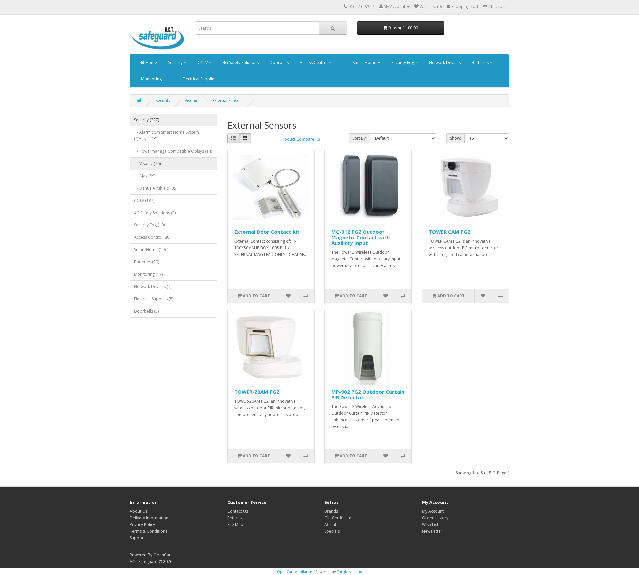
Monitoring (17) (148, 274)
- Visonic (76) (147, 163)
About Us (138, 511)
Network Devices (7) (152, 286)
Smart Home (364, 62)
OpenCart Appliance (294, 571)
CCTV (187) (144, 200)
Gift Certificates (338, 518)
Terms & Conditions (148, 531)
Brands (331, 511)
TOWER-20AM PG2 (256, 391)
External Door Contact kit (267, 231)
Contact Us (237, 511)
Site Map (235, 524)
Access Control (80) (152, 237)
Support (137, 538)
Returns (234, 518)
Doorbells (279, 62)
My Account (433, 511)
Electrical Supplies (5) (153, 299)
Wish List (430, 524)
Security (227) (146, 120)
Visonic (191, 100)
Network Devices (444, 62)
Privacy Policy (142, 524)
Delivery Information (149, 518)
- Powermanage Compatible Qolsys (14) (173, 151)
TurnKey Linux (349, 571)
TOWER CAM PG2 (449, 231)
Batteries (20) (146, 262)
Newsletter (432, 531)
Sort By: (359, 138)
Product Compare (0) (300, 139)
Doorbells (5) (146, 311)
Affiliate (331, 524)
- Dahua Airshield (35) (155, 188)
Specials (332, 531)
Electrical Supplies (199, 79)
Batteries (480, 62)
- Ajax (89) (144, 176)
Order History (435, 518)
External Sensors (227, 100)
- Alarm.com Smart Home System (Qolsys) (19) (166, 135)
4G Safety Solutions (240, 62)
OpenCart (162, 555)
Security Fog (402, 62)
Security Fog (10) (149, 225)
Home (150, 62)
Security (175, 62)
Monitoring (151, 79)
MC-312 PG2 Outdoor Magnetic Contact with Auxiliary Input (360, 237)
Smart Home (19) (150, 249)
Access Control (314, 62)
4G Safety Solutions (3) (155, 213)
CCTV (203, 62)
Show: (455, 138)
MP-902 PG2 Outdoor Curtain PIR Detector (367, 394)
